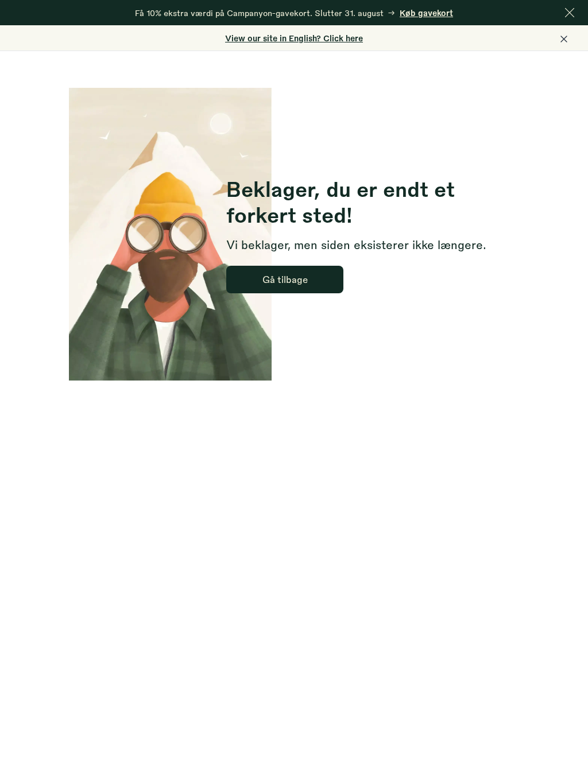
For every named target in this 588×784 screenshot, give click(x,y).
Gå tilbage (285, 279)
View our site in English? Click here (294, 37)
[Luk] (569, 12)
